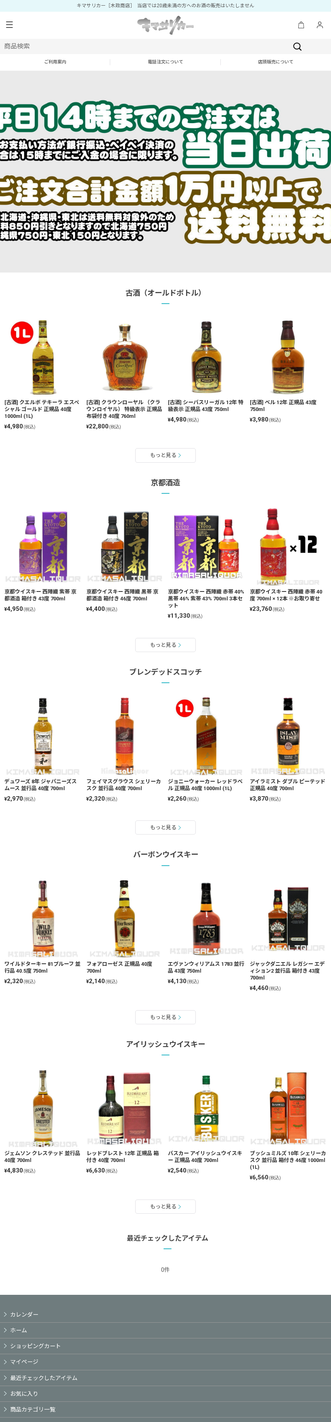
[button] (9, 25)
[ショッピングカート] (301, 25)
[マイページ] (319, 25)
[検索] (297, 46)
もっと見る (163, 455)
